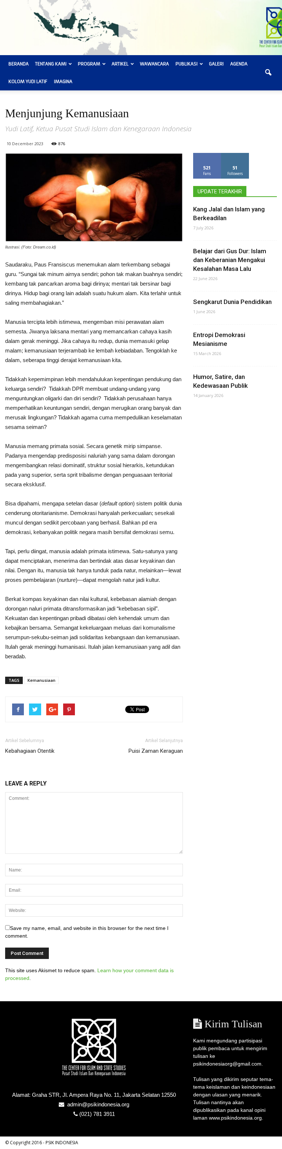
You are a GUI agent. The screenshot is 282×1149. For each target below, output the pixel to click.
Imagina (63, 81)
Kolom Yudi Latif (27, 81)
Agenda (238, 64)
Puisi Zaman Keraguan (156, 751)
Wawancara (154, 64)
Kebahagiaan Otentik (29, 751)
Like (207, 155)
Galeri (216, 64)
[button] (268, 73)
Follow (235, 155)
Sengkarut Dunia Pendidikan (232, 301)
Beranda (18, 64)
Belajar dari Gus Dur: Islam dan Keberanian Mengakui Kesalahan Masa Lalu (229, 259)
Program (89, 64)
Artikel (120, 64)
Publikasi (187, 64)
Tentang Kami (50, 64)
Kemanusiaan (41, 680)
